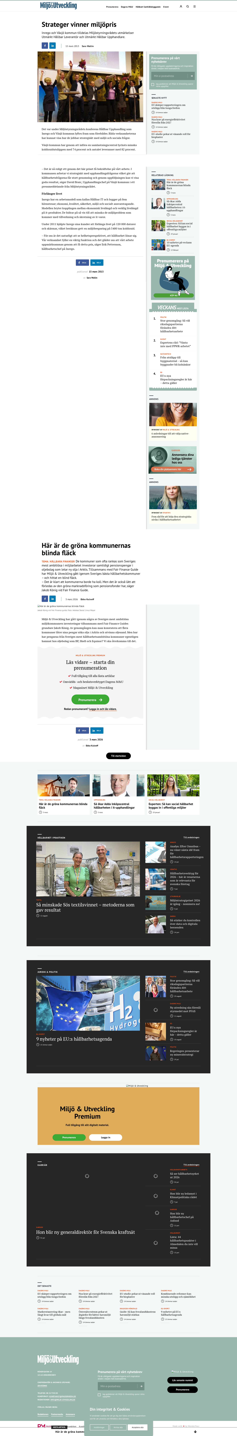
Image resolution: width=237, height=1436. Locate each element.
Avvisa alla (118, 1427)
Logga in (105, 1137)
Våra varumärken (69, 1426)
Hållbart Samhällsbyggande (148, 7)
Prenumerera (112, 7)
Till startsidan (118, 755)
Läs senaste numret (182, 1380)
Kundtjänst (84, 1426)
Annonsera (70, 1414)
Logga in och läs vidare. (103, 709)
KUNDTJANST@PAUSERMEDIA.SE (62, 1396)
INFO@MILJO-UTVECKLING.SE (62, 1400)
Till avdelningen (191, 837)
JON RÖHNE (42, 1386)
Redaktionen (43, 1414)
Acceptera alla (137, 1427)
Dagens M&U (127, 7)
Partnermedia (57, 1414)
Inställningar (99, 1427)
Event (166, 7)
